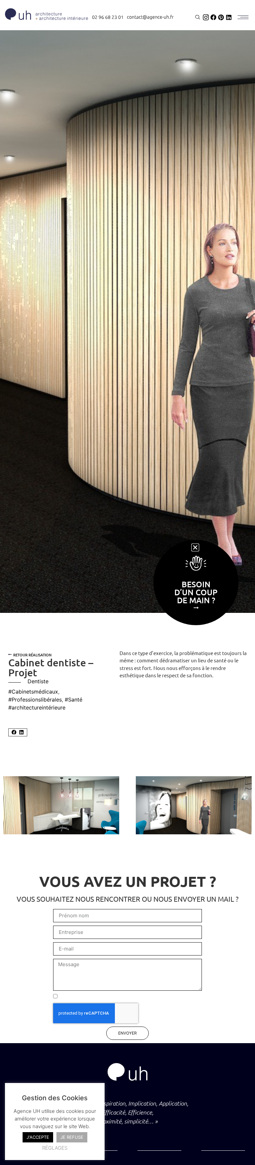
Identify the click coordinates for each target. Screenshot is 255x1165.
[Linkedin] (229, 17)
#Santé (73, 699)
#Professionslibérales (35, 699)
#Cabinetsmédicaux (33, 691)
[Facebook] (213, 17)
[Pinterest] (221, 17)
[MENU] (243, 17)
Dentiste (38, 681)
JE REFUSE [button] (71, 1137)
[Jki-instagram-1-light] (206, 17)
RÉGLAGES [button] (54, 1148)
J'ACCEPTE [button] (38, 1137)
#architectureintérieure (36, 707)
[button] (14, 732)
